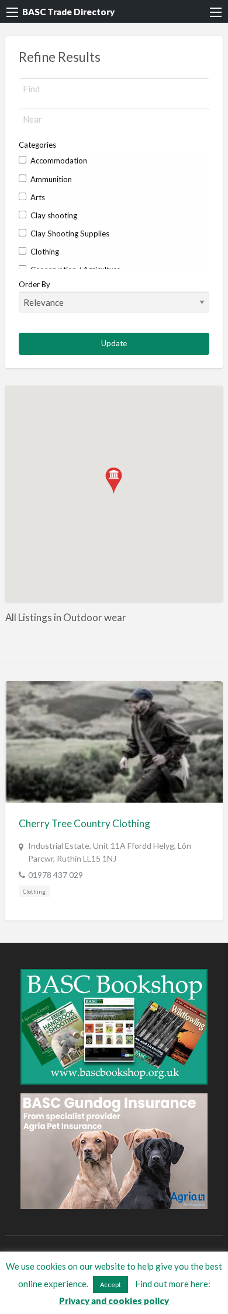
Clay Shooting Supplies (69, 233)
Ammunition (50, 179)
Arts (37, 197)
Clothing (44, 251)
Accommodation (58, 160)
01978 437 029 (55, 875)
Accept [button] (110, 1284)
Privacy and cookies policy (114, 1300)
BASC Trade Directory (68, 11)
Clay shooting (53, 215)
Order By (34, 284)
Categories (37, 144)
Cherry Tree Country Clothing (84, 823)
